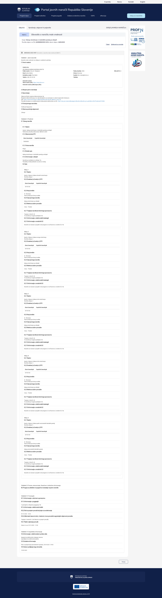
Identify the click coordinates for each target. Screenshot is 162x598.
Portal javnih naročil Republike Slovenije (67, 9)
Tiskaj (108, 44)
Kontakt (131, 2)
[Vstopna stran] (37, 9)
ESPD (93, 16)
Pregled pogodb (56, 16)
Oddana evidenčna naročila (76, 16)
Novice (119, 2)
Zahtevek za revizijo (117, 44)
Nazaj (123, 562)
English (142, 2)
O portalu (107, 2)
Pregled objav (24, 16)
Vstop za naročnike (136, 16)
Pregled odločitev (40, 16)
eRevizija (103, 16)
